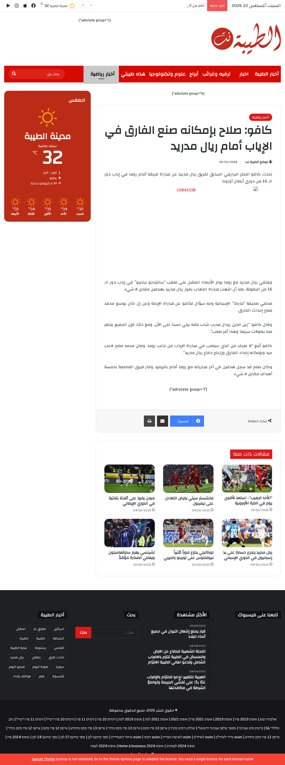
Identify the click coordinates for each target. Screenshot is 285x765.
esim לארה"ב (203, 737)
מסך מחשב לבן (98, 737)
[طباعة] (149, 421)
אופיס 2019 (223, 719)
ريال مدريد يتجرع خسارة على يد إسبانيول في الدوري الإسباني (247, 555)
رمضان (36, 657)
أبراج (194, 74)
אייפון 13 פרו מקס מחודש (87, 728)
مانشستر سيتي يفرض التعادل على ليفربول (189, 501)
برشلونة (40, 648)
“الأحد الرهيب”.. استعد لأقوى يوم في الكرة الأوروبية (248, 500)
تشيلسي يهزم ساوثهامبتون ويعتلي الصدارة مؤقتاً (132, 555)
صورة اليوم (40, 667)
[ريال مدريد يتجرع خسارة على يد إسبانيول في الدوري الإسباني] (247, 533)
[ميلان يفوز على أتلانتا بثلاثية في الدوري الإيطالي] (129, 479)
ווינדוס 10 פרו (106, 719)
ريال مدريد (17, 657)
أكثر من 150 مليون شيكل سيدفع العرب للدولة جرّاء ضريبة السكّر (155, 5)
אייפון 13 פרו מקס (155, 728)
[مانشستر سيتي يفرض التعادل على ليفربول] (188, 479)
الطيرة (23, 638)
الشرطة (58, 638)
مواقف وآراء (22, 676)
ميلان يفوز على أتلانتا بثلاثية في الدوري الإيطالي (132, 501)
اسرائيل (59, 629)
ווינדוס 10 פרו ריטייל (59, 719)
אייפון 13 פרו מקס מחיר (124, 728)
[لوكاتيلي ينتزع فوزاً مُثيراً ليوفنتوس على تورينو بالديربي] (188, 533)
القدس (59, 648)
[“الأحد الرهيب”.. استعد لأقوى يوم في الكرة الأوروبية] (247, 479)
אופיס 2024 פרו (18, 737)
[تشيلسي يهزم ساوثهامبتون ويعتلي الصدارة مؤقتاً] (129, 533)
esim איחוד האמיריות (126, 737)
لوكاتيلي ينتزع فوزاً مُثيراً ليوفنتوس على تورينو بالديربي (188, 555)
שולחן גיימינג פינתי (182, 728)
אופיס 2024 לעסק (103, 746)
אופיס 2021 (179, 719)
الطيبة (40, 638)
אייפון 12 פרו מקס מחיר (24, 728)
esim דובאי (152, 737)
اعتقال (21, 629)
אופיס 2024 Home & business (141, 746)
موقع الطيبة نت (256, 162)
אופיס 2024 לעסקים (180, 746)
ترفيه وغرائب (216, 74)
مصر (42, 676)
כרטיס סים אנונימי (251, 728)
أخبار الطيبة (267, 74)
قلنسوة (58, 676)
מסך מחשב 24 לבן (45, 737)
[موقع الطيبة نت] (246, 39)
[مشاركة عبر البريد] (162, 421)
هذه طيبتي (133, 74)
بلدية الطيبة (18, 648)
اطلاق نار (39, 629)
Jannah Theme (43, 759)
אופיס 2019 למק (130, 719)
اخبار (244, 74)
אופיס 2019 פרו (246, 719)
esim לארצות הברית (177, 737)
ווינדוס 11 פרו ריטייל (29, 719)
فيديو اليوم (17, 667)
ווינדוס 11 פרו (85, 719)
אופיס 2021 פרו (201, 719)
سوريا (60, 667)
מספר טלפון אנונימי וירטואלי (217, 728)
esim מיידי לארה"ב (229, 737)
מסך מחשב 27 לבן (72, 737)
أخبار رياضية (102, 74)
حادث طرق (56, 657)
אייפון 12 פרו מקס (55, 728)
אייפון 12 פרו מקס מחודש (262, 737)
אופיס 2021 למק (156, 719)
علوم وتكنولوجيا (167, 74)
